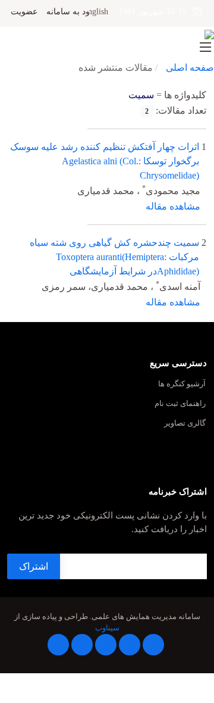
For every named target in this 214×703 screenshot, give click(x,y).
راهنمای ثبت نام (180, 404)
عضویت (24, 12)
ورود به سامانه (72, 12)
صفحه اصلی (190, 68)
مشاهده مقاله (173, 206)
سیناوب (107, 628)
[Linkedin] (106, 644)
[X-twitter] (129, 644)
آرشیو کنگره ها (182, 384)
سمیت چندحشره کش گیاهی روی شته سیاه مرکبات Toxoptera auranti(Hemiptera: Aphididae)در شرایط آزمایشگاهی (114, 257)
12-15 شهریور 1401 (156, 11)
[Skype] (58, 644)
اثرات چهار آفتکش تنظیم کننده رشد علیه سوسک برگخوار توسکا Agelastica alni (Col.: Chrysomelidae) (104, 161)
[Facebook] (153, 644)
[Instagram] (82, 644)
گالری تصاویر (185, 423)
